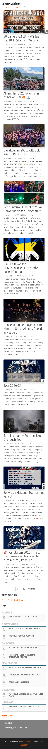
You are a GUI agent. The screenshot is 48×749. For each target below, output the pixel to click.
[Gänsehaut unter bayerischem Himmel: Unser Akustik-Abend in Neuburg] (24, 310)
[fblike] (46, 31)
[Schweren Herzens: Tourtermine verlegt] (24, 478)
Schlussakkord (12, 7)
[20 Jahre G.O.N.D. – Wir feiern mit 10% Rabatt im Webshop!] (24, 21)
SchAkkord (21, 44)
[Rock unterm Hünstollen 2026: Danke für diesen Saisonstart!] (24, 192)
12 (24, 589)
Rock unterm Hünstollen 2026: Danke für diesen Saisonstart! (23, 209)
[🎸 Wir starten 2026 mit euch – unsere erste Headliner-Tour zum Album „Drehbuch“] (24, 537)
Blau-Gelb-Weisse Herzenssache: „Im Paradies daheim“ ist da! (21, 268)
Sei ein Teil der (12, 600)
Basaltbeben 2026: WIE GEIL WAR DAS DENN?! (21, 152)
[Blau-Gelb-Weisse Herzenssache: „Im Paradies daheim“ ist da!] (24, 249)
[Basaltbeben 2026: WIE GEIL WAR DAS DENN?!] (24, 135)
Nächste (31, 589)
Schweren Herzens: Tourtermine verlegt (23, 494)
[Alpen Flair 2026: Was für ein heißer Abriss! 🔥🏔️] (24, 78)
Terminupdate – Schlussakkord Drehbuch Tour (23, 438)
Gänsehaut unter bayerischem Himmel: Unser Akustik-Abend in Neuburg (22, 328)
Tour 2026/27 (12, 385)
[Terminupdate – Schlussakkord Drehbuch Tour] (24, 421)
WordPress (26, 741)
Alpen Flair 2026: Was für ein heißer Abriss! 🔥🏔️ (21, 95)
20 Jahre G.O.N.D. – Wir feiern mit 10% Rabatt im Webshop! (22, 38)
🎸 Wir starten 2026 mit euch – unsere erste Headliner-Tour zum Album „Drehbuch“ (22, 556)
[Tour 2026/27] (24, 371)
